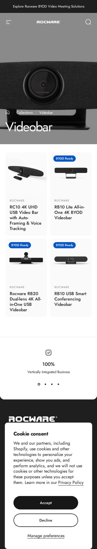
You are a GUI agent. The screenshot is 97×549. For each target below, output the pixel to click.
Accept (46, 502)
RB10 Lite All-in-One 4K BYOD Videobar (69, 212)
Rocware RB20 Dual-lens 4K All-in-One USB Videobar (25, 302)
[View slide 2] (45, 384)
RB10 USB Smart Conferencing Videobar (70, 299)
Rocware (17, 201)
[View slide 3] (51, 384)
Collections (24, 112)
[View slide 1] (39, 384)
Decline (45, 520)
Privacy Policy (71, 482)
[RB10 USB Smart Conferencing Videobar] (71, 259)
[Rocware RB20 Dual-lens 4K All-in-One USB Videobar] (26, 259)
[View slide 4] (58, 384)
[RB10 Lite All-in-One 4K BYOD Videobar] (71, 173)
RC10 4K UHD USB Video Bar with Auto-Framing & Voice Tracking (25, 218)
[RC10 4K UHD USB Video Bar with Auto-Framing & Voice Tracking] (26, 173)
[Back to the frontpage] (7, 112)
